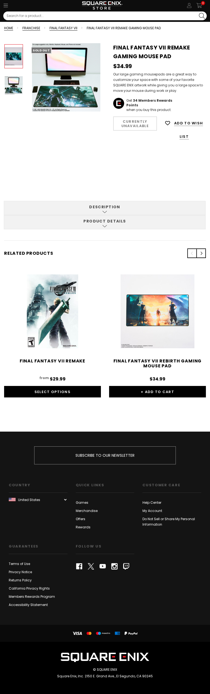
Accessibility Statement (28, 604)
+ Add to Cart (157, 391)
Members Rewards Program (32, 596)
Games (82, 502)
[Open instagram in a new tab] (114, 566)
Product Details (104, 221)
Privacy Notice (20, 572)
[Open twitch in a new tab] (126, 566)
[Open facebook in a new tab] (79, 566)
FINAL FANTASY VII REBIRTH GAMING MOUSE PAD (157, 363)
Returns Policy (20, 580)
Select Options (52, 391)
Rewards (83, 527)
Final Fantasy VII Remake (52, 361)
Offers (80, 519)
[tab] (105, 208)
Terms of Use (19, 563)
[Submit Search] (202, 16)
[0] (199, 5)
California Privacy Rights (29, 588)
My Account (152, 510)
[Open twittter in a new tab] (91, 566)
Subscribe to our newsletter (105, 455)
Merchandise (87, 510)
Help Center (151, 502)
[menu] (5, 5)
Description (104, 207)
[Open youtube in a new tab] (102, 566)
